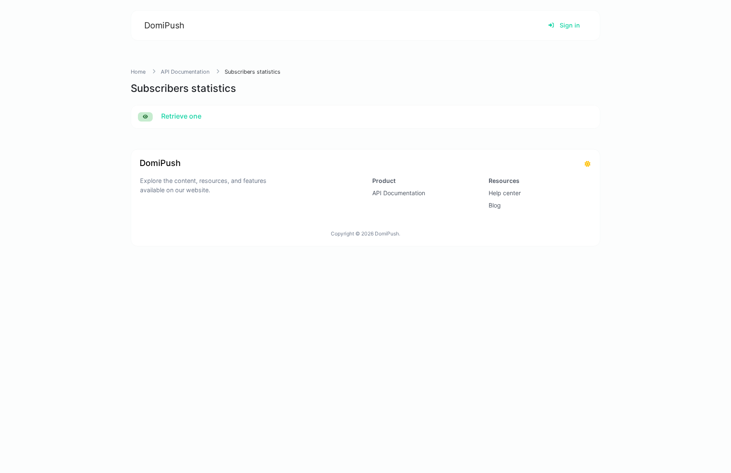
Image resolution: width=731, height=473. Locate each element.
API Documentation (185, 72)
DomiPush (164, 25)
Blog (495, 205)
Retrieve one (180, 116)
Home (138, 72)
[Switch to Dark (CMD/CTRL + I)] (587, 163)
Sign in (569, 25)
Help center (505, 192)
